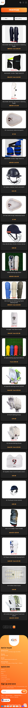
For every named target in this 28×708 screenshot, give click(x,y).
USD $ (6, 700)
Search (2, 669)
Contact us (4, 675)
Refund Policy (9, 695)
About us (3, 671)
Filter (5, 18)
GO (24, 691)
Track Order (4, 677)
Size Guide (3, 681)
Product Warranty (5, 679)
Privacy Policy (4, 697)
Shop (2, 673)
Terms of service (14, 697)
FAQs (2, 695)
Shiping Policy (17, 695)
